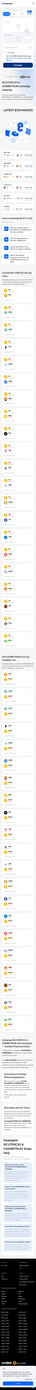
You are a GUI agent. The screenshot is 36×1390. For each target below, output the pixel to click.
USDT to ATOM (23, 1335)
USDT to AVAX (5, 1332)
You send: (7, 22)
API (20, 1268)
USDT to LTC (5, 1329)
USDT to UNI (22, 1332)
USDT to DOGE (23, 1323)
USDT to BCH (22, 1338)
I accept (18, 1383)
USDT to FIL (4, 1352)
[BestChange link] (25, 77)
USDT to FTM (5, 1340)
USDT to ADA (22, 1321)
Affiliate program (24, 1265)
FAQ (2, 1276)
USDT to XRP (5, 1321)
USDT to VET (5, 1346)
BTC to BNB (22, 1315)
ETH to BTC (4, 1315)
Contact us (4, 1279)
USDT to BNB (22, 1318)
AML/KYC (9, 60)
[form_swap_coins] (27, 31)
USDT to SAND (23, 1346)
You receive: (8, 35)
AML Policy (22, 1284)
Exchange (6, 14)
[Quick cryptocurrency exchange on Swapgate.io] (7, 3)
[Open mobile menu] (34, 4)
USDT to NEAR (23, 1340)
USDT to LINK (5, 1335)
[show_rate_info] (15, 52)
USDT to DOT (5, 1326)
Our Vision (4, 1265)
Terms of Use (12, 58)
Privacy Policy (22, 58)
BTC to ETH (4, 1318)
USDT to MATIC (23, 1329)
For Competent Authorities (26, 1282)
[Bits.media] (19, 1363)
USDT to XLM (22, 1343)
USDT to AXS (5, 1349)
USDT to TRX (22, 1349)
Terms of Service (24, 1276)
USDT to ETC (22, 1352)
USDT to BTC (5, 1312)
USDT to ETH (22, 1312)
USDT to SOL (5, 1323)
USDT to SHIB (22, 1326)
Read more (29, 1379)
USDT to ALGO (5, 1343)
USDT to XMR (5, 1338)
